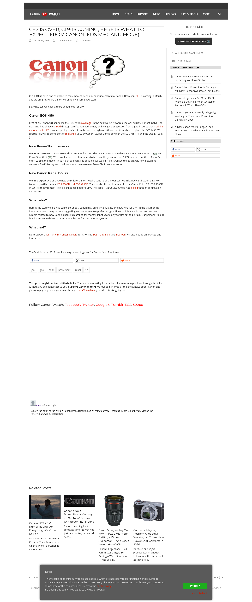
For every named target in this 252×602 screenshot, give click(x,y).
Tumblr (117, 305)
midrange (70, 133)
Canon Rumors (64, 40)
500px (138, 305)
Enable (195, 586)
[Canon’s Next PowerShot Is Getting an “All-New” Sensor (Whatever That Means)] (79, 500)
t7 (87, 270)
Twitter (88, 305)
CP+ (137, 96)
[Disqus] (97, 353)
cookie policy (104, 586)
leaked (57, 126)
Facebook (73, 305)
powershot (64, 270)
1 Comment (86, 40)
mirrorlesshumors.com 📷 (194, 41)
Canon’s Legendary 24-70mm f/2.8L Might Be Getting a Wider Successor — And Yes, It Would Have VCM (114, 537)
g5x (42, 270)
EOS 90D (121, 234)
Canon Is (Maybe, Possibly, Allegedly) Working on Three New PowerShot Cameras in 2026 (148, 537)
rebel (78, 270)
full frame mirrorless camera (61, 234)
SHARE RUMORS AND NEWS (188, 53)
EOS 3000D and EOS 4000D (72, 184)
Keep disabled (199, 593)
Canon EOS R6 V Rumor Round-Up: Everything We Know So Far (42, 528)
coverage (86, 123)
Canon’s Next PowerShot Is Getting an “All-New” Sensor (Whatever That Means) (79, 516)
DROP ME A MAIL (182, 61)
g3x (33, 270)
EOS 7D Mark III (102, 234)
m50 (51, 270)
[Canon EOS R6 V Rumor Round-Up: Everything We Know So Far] (45, 506)
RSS (128, 305)
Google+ (102, 305)
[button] (220, 14)
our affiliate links (86, 290)
